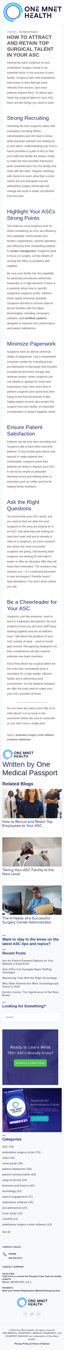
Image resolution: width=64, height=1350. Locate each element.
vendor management (23, 251)
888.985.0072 (15, 1258)
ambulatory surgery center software (27, 1224)
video (8, 1158)
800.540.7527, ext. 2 (21, 1282)
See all (6, 1232)
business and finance (18, 1185)
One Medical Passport (28, 32)
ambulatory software (17, 1202)
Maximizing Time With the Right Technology (29, 978)
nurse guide (12, 1163)
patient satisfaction (17, 1169)
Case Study (12, 1213)
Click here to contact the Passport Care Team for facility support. (32, 1277)
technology (12, 1191)
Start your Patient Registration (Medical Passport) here (31, 1290)
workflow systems (35, 318)
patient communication (19, 1174)
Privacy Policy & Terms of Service (32, 1343)
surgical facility (14, 1180)
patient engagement (17, 1196)
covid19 (10, 1219)
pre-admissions (14, 1208)
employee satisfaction (19, 739)
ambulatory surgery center (21, 1152)
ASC (8, 1146)
